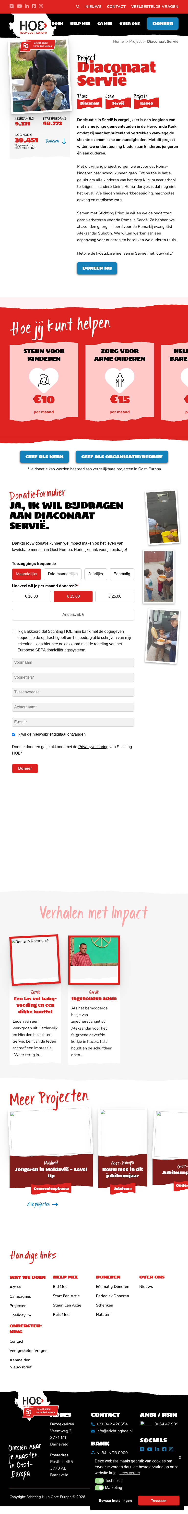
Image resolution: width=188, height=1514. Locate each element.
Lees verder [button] (129, 1473)
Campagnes (20, 1296)
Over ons (129, 23)
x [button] (180, 1457)
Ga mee (104, 23)
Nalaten (103, 1314)
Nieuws (93, 6)
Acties (15, 1287)
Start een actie (66, 1296)
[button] (99, 1480)
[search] (77, 7)
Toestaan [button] (158, 1500)
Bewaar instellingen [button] (115, 1500)
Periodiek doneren (112, 1296)
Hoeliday (17, 1315)
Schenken (104, 1305)
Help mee (80, 23)
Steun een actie (67, 1305)
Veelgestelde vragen (154, 6)
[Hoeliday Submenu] (30, 1315)
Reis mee (61, 1314)
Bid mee (60, 1286)
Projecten (18, 1305)
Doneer (163, 23)
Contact (116, 6)
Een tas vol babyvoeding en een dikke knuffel (35, 1005)
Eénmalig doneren (112, 1286)
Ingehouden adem (94, 998)
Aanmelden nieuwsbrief (21, 1363)
